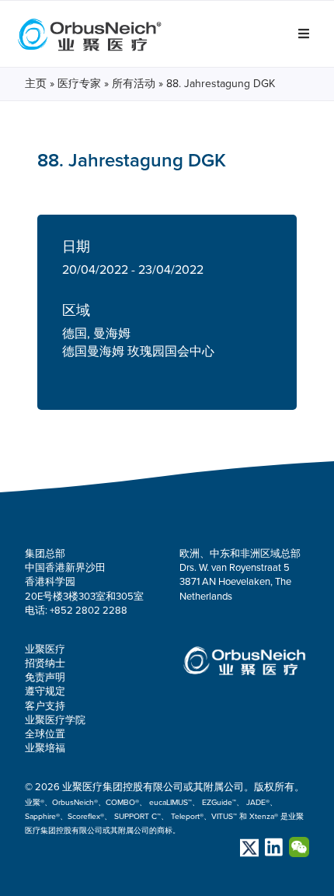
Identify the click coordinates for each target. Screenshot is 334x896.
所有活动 (133, 83)
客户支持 (45, 706)
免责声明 (45, 677)
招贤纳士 (45, 663)
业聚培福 (45, 748)
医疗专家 (79, 83)
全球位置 (45, 734)
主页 (36, 83)
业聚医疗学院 (55, 720)
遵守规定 (45, 691)
